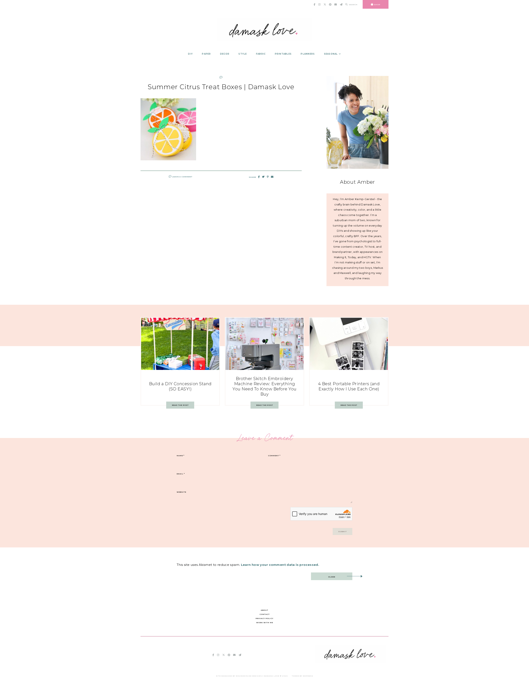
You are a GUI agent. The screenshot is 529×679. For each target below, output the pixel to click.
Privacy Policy (264, 618)
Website (181, 492)
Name (180, 456)
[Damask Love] (350, 661)
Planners (308, 54)
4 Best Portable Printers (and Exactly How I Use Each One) (349, 386)
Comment (274, 456)
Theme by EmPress (302, 676)
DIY (190, 54)
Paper (206, 54)
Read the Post (180, 405)
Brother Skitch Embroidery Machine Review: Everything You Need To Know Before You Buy (264, 386)
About (264, 610)
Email (181, 474)
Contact (265, 614)
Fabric (261, 54)
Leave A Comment (182, 177)
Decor (224, 54)
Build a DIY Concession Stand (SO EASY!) (180, 386)
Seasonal (331, 54)
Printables (283, 54)
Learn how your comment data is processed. (280, 565)
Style (242, 54)
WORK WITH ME (264, 622)
